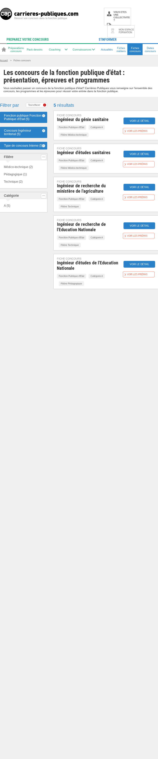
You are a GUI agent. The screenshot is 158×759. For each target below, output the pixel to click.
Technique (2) (13, 181)
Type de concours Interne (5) (23, 145)
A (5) (7, 205)
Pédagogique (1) (15, 174)
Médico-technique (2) (18, 167)
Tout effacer (34, 105)
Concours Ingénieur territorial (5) (17, 132)
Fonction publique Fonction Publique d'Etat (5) (22, 117)
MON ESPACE (126, 31)
